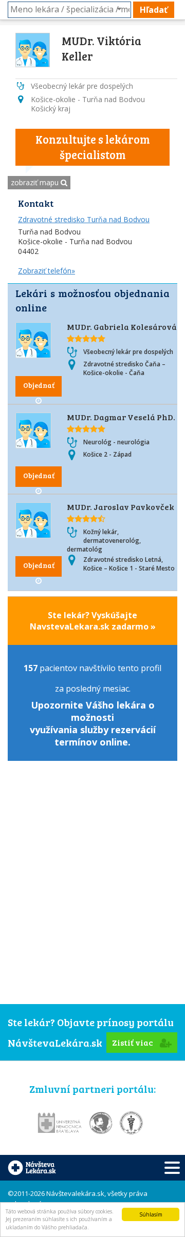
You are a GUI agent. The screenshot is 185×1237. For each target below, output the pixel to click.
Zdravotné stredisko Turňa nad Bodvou (84, 219)
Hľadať (154, 9)
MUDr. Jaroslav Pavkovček (120, 506)
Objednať (38, 385)
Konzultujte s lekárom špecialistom (92, 146)
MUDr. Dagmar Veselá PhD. (121, 416)
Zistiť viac (133, 1042)
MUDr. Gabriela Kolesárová (122, 326)
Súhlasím (150, 1214)
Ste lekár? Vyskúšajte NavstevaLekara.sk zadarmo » (93, 621)
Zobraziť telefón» (46, 271)
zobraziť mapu (36, 182)
